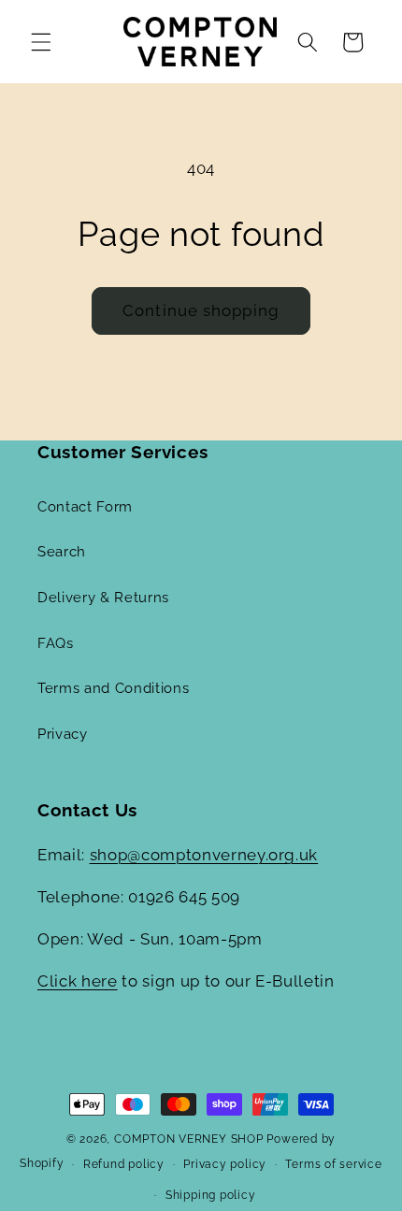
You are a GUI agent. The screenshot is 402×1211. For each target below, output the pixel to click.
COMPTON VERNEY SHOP (189, 1139)
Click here (77, 981)
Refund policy (124, 1164)
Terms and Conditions (113, 688)
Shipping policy (210, 1195)
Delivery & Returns (103, 597)
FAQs (55, 643)
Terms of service (333, 1164)
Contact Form (85, 506)
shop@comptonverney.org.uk (204, 854)
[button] (41, 42)
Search (61, 551)
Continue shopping (201, 310)
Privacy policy (224, 1164)
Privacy (62, 734)
